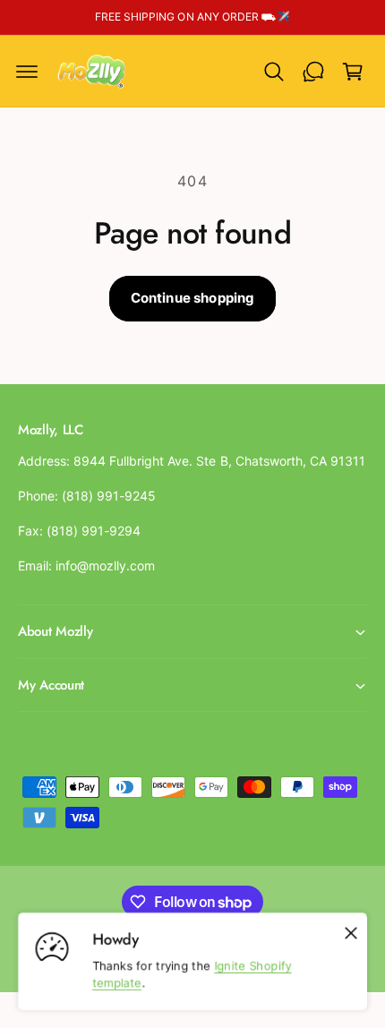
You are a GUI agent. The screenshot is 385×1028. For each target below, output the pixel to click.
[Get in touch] (313, 71)
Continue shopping (193, 297)
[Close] (351, 933)
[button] (27, 71)
